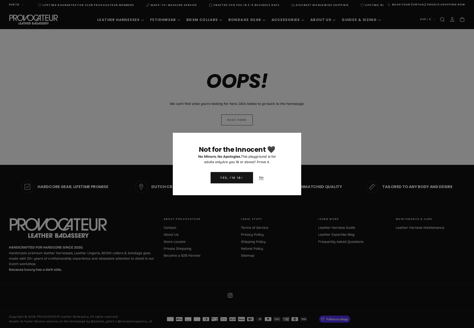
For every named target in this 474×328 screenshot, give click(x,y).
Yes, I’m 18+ (231, 177)
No (261, 177)
